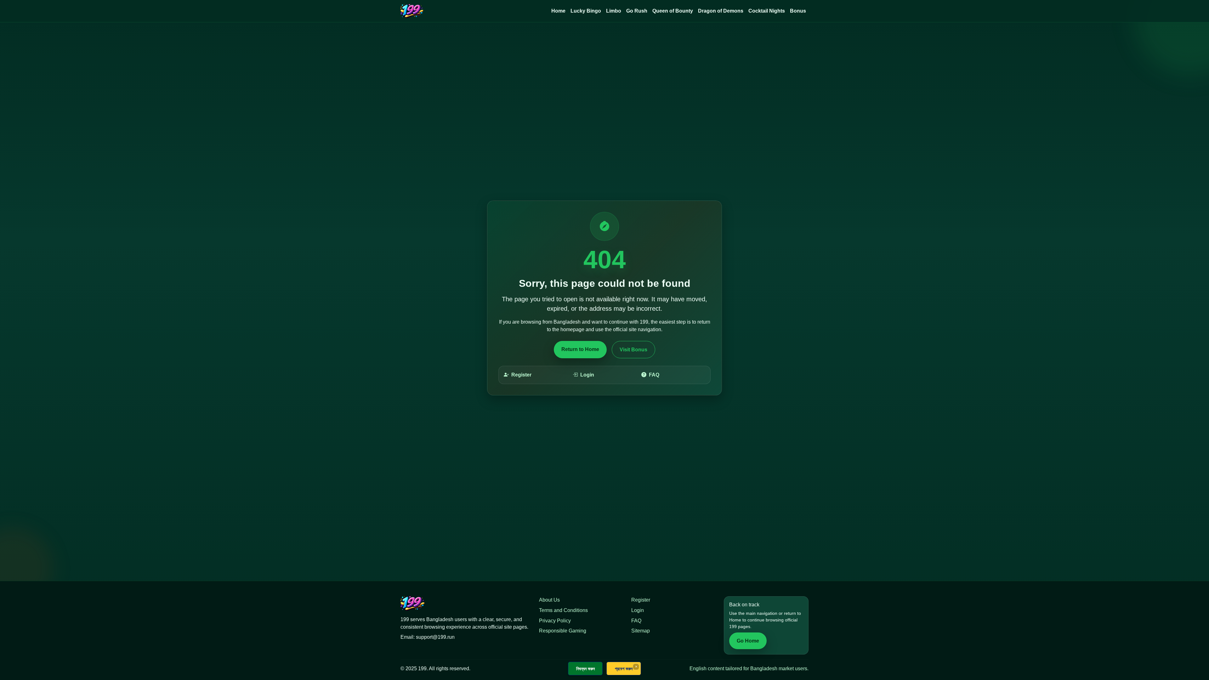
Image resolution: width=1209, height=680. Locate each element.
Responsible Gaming (562, 630)
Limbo (613, 11)
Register (521, 374)
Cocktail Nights (766, 11)
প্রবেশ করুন (624, 669)
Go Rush (636, 11)
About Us (549, 600)
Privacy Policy (555, 620)
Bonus (798, 11)
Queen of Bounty (672, 11)
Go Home (748, 640)
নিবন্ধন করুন (585, 669)
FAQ (654, 374)
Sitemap (640, 630)
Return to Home (580, 349)
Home (558, 11)
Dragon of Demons (720, 11)
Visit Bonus (633, 349)
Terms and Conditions (563, 610)
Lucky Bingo (585, 11)
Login (587, 374)
